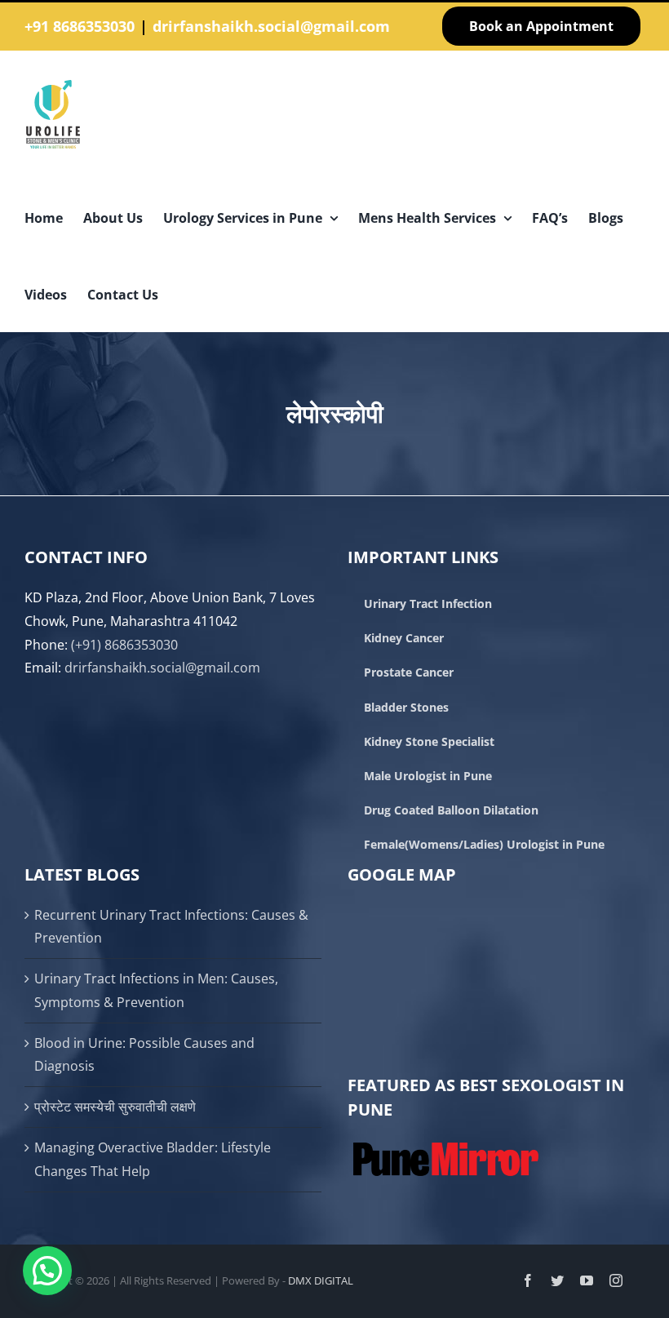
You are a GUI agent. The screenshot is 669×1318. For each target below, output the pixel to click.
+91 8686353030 (79, 26)
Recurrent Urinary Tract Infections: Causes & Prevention (171, 926)
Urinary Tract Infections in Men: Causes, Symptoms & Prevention (156, 990)
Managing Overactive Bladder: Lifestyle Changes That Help (152, 1159)
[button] (47, 1270)
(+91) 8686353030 (124, 645)
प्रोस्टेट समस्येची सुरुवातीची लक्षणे (115, 1107)
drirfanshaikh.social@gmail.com (271, 26)
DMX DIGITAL (320, 1280)
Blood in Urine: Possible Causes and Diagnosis (144, 1055)
